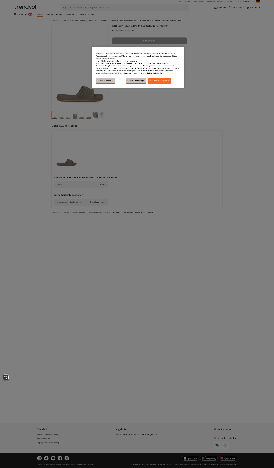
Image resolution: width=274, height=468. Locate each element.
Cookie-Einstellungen (136, 81)
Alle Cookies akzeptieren (159, 81)
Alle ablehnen (105, 81)
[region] (138, 67)
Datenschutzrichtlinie (155, 73)
